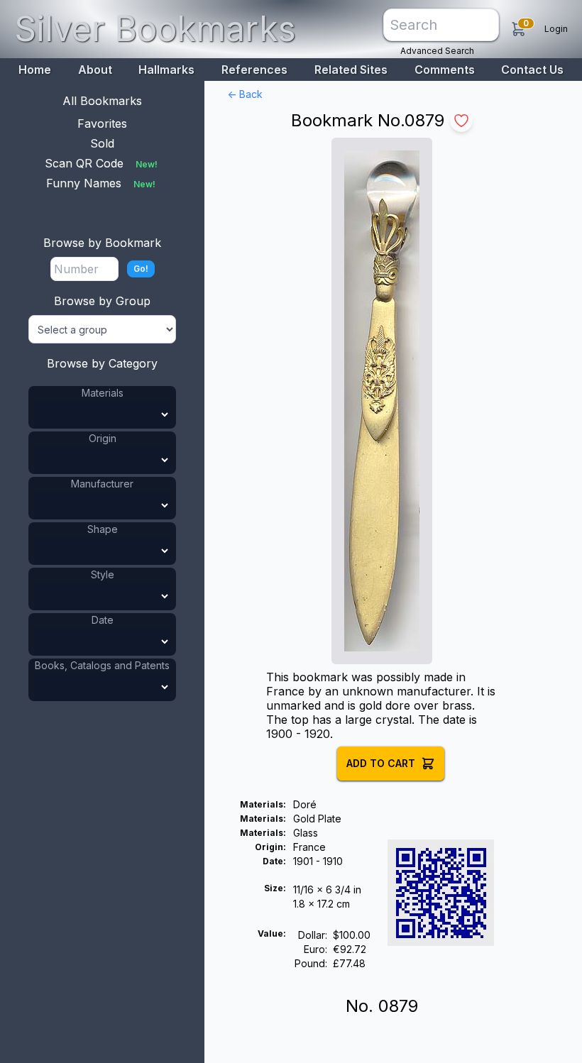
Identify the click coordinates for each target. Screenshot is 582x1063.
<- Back (245, 94)
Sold (102, 143)
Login (556, 28)
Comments (444, 69)
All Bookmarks (102, 101)
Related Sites (351, 69)
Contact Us (532, 69)
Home (34, 69)
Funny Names (100, 183)
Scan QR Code (101, 163)
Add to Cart (380, 763)
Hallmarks (166, 69)
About (95, 69)
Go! (140, 268)
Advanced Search (437, 50)
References (254, 69)
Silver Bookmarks (155, 29)
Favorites (102, 123)
